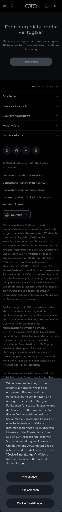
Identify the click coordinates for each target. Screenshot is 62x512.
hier (22, 463)
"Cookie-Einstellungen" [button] (21, 454)
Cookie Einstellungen (30, 503)
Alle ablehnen (30, 490)
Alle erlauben (30, 476)
